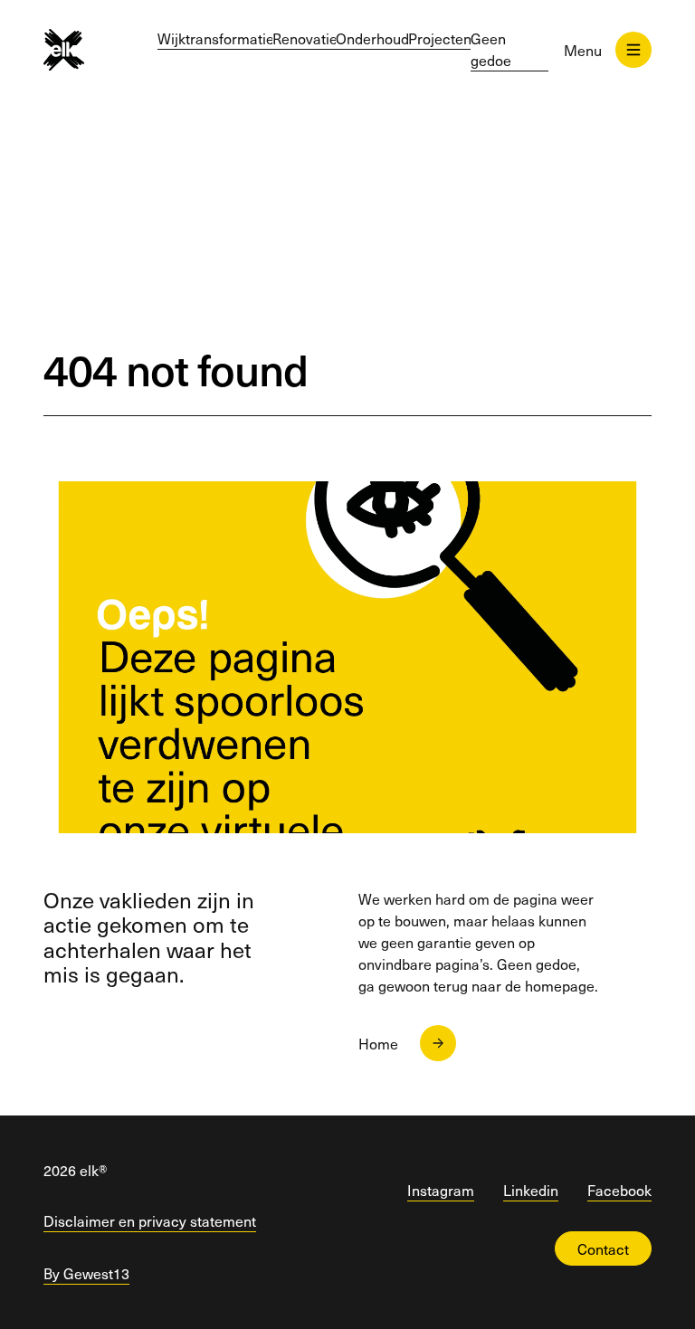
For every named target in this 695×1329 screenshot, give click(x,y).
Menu (583, 50)
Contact (603, 1248)
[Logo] (63, 50)
